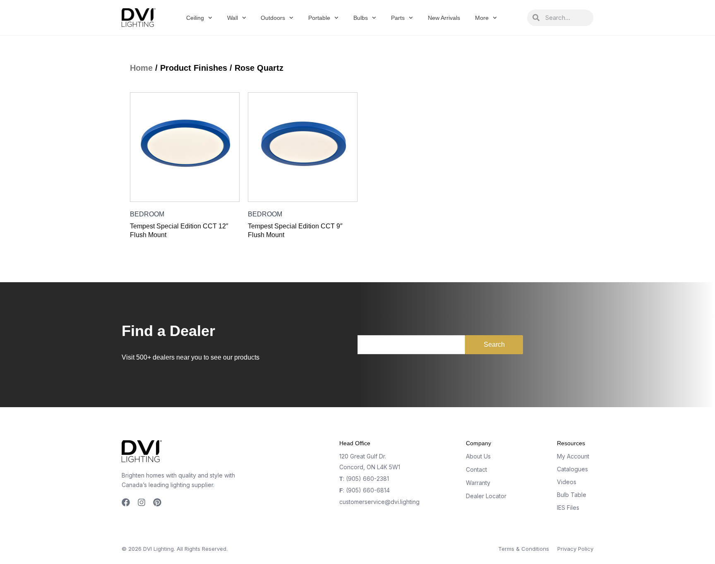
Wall (232, 17)
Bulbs (360, 17)
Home (141, 67)
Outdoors (273, 17)
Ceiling (195, 17)
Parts (398, 17)
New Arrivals (444, 17)
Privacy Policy (575, 548)
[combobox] (566, 18)
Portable (319, 17)
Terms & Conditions (523, 548)
